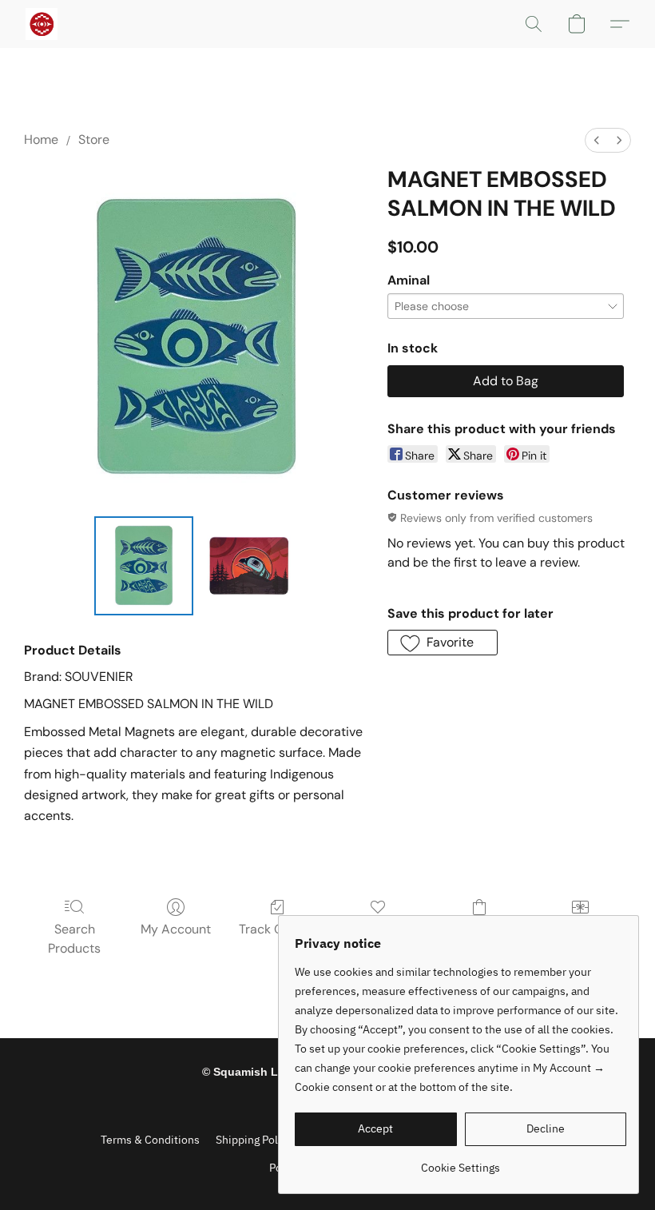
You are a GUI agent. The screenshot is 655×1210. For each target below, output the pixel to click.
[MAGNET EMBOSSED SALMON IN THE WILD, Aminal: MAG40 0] (143, 565)
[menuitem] (597, 140)
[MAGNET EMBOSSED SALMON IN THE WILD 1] (249, 565)
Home (41, 139)
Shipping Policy (254, 1139)
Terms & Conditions (150, 1139)
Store (93, 139)
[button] (42, 24)
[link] (460, 1161)
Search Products (74, 939)
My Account (176, 929)
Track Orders (277, 929)
